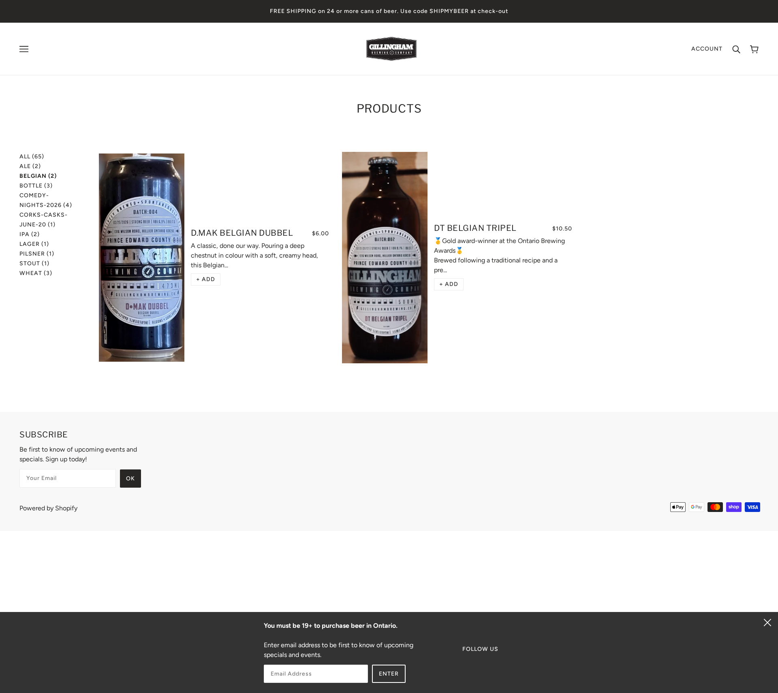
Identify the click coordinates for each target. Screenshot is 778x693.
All (31, 156)
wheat (35, 273)
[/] (391, 48)
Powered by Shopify (48, 508)
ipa (29, 234)
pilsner (36, 253)
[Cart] (754, 49)
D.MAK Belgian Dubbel (242, 233)
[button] (205, 279)
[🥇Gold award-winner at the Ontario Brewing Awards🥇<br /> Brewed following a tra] (384, 257)
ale (30, 166)
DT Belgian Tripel (475, 228)
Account (706, 48)
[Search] (736, 49)
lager (34, 244)
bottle (36, 185)
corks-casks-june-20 (43, 219)
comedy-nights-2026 (45, 200)
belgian (38, 176)
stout (34, 263)
